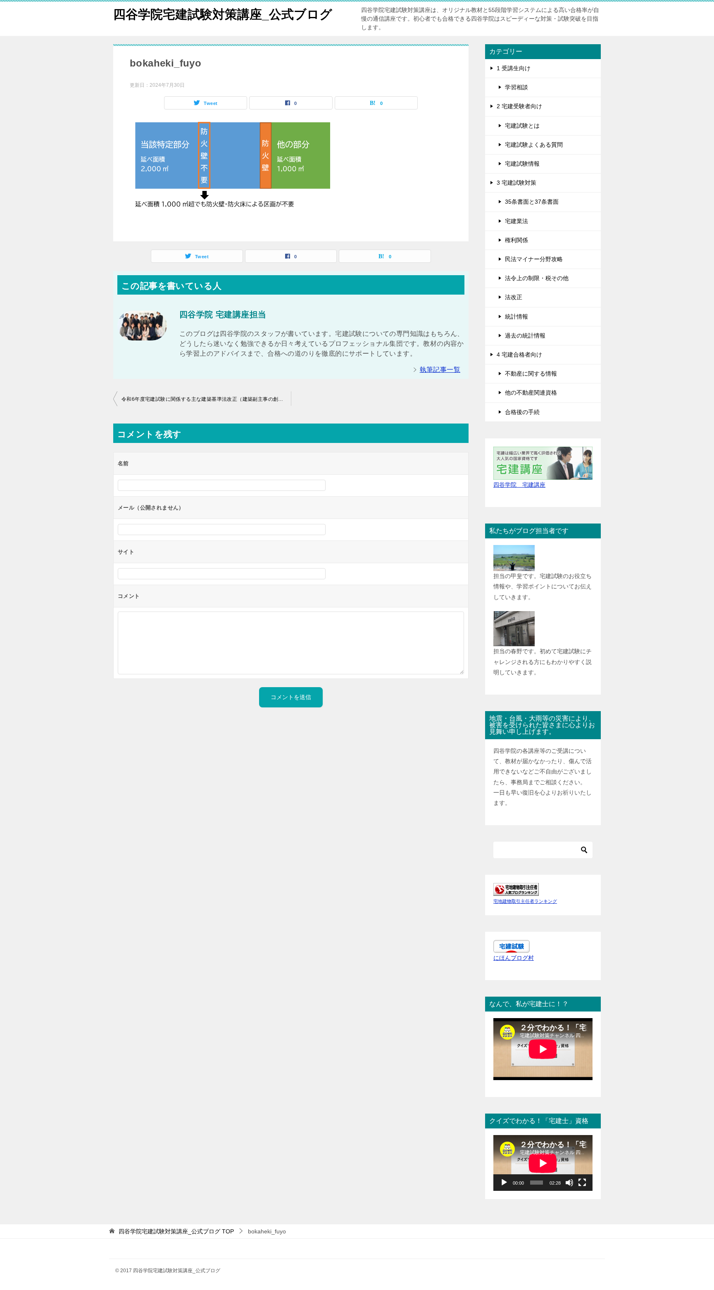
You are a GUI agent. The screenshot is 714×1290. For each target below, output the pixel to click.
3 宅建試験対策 (516, 182)
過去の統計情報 (525, 335)
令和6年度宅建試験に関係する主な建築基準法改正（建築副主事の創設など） (206, 399)
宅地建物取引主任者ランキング (525, 901)
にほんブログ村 (513, 957)
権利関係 (516, 240)
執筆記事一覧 (440, 369)
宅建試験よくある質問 (534, 144)
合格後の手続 (522, 412)
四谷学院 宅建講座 (519, 484)
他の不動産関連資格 (531, 392)
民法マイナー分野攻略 (534, 259)
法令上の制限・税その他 (537, 278)
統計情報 (516, 316)
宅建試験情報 (522, 163)
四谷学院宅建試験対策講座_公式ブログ (222, 14)
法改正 (513, 297)
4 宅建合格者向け (519, 354)
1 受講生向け (514, 68)
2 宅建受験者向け (519, 106)
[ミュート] (569, 1182)
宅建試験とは (522, 125)
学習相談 (516, 87)
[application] (543, 1163)
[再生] (504, 1182)
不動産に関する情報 (531, 373)
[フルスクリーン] (582, 1182)
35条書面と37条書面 (532, 201)
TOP (176, 1231)
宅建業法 (516, 221)
